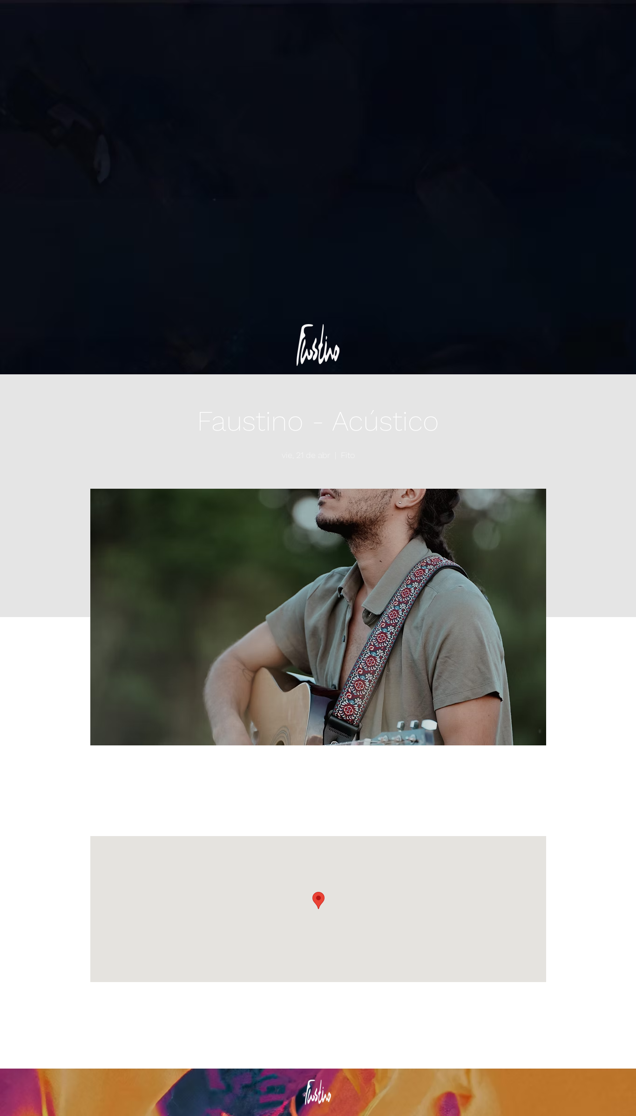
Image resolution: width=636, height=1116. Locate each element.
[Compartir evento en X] (149, 1044)
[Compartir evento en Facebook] (126, 1044)
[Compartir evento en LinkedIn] (172, 1044)
